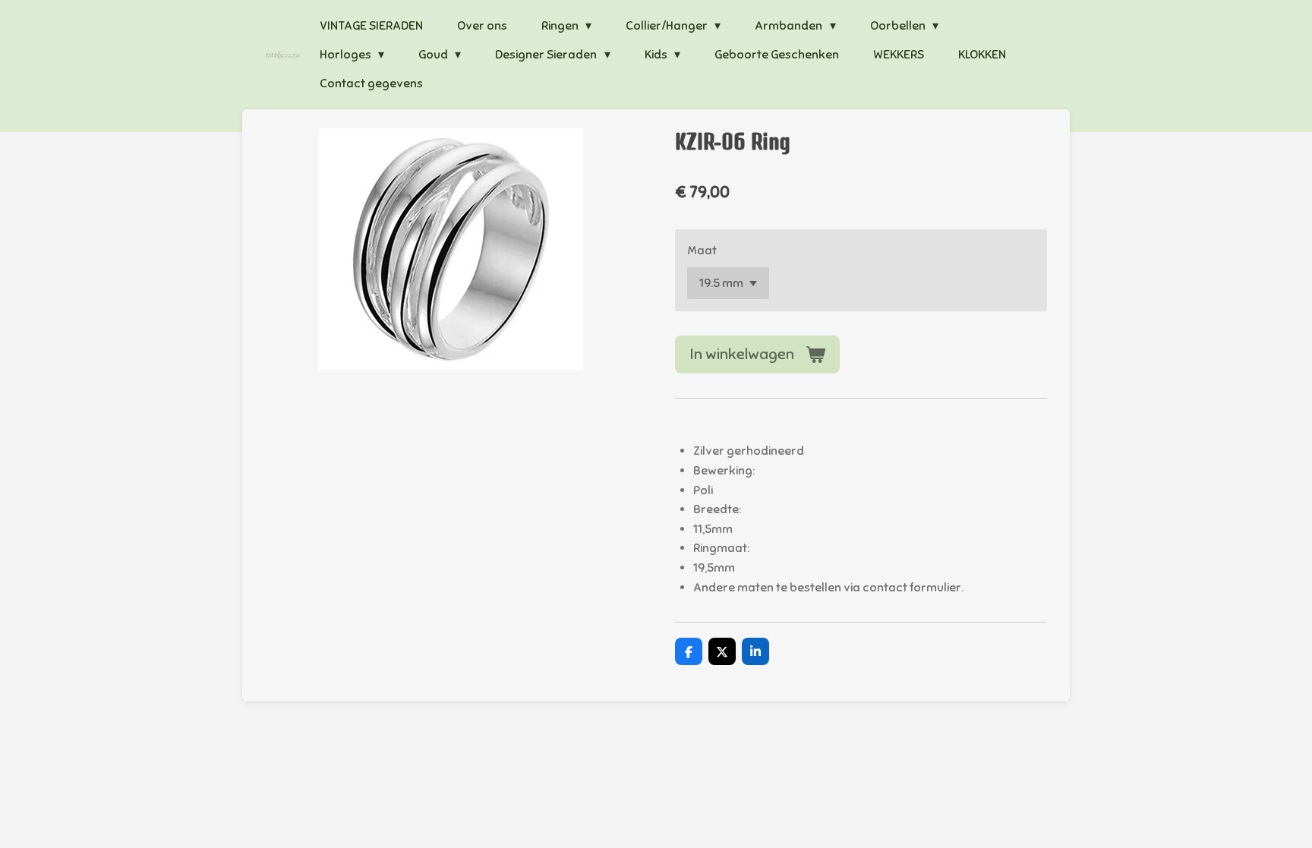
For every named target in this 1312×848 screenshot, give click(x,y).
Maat (702, 250)
